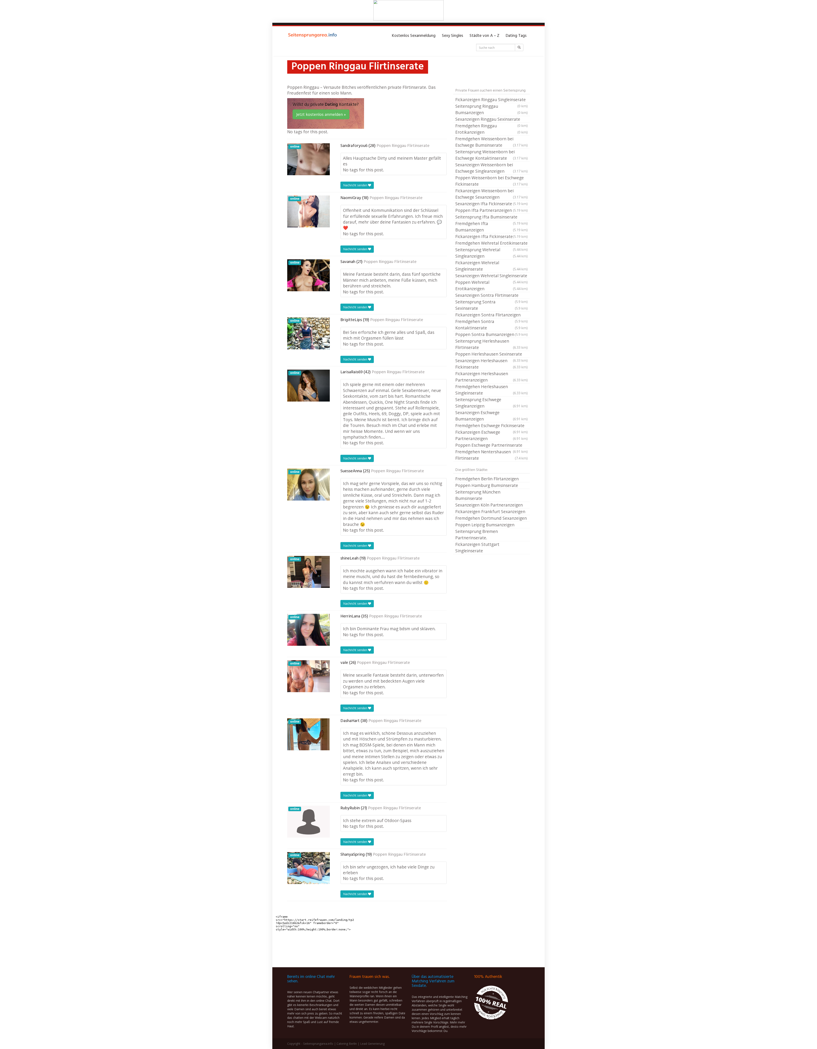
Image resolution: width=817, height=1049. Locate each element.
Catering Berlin (347, 1044)
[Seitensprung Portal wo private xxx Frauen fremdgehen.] (312, 35)
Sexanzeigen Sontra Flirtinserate (491, 295)
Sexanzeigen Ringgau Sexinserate (491, 119)
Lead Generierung (372, 1044)
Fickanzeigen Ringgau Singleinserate (491, 100)
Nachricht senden (355, 185)
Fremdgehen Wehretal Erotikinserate (491, 243)
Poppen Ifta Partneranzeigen (491, 210)
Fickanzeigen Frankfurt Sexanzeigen (490, 511)
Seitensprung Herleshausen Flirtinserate (491, 344)
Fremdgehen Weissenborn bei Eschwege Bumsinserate (491, 142)
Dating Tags (516, 36)
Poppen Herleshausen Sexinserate (491, 354)
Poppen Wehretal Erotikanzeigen (491, 285)
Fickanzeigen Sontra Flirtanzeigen (491, 315)
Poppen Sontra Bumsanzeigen (491, 334)
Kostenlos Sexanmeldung (414, 36)
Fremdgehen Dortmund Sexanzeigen (491, 518)
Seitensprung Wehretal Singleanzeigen (491, 253)
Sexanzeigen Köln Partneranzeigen (489, 505)
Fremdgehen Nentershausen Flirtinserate (491, 455)
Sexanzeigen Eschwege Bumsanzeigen (491, 416)
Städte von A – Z (484, 36)
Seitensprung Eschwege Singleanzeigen (491, 403)
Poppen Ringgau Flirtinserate (403, 145)
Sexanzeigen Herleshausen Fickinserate (491, 364)
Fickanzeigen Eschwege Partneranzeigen (491, 435)
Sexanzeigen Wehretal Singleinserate (491, 276)
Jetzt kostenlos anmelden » (321, 114)
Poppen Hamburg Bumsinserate (486, 485)
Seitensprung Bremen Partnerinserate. (476, 534)
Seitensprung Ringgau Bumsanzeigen (491, 109)
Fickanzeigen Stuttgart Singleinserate (477, 547)
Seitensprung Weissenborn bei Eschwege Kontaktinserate (491, 155)
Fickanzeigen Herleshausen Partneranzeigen (491, 377)
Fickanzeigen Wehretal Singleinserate (491, 266)
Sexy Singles (452, 36)
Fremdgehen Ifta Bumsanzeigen (491, 227)
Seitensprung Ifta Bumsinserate (491, 217)
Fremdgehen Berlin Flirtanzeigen (487, 479)
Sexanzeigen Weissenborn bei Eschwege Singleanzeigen (491, 168)
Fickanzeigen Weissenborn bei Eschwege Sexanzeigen (491, 194)
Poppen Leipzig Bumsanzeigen (484, 525)
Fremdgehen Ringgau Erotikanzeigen (491, 129)
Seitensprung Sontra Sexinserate (491, 305)
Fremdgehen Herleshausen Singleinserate (491, 390)
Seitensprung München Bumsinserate (477, 495)
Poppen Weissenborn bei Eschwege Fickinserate (491, 181)
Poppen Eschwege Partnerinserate (491, 445)
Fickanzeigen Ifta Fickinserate (491, 236)
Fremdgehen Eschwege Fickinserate (491, 426)
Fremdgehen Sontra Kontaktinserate (491, 325)
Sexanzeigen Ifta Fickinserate (491, 204)
